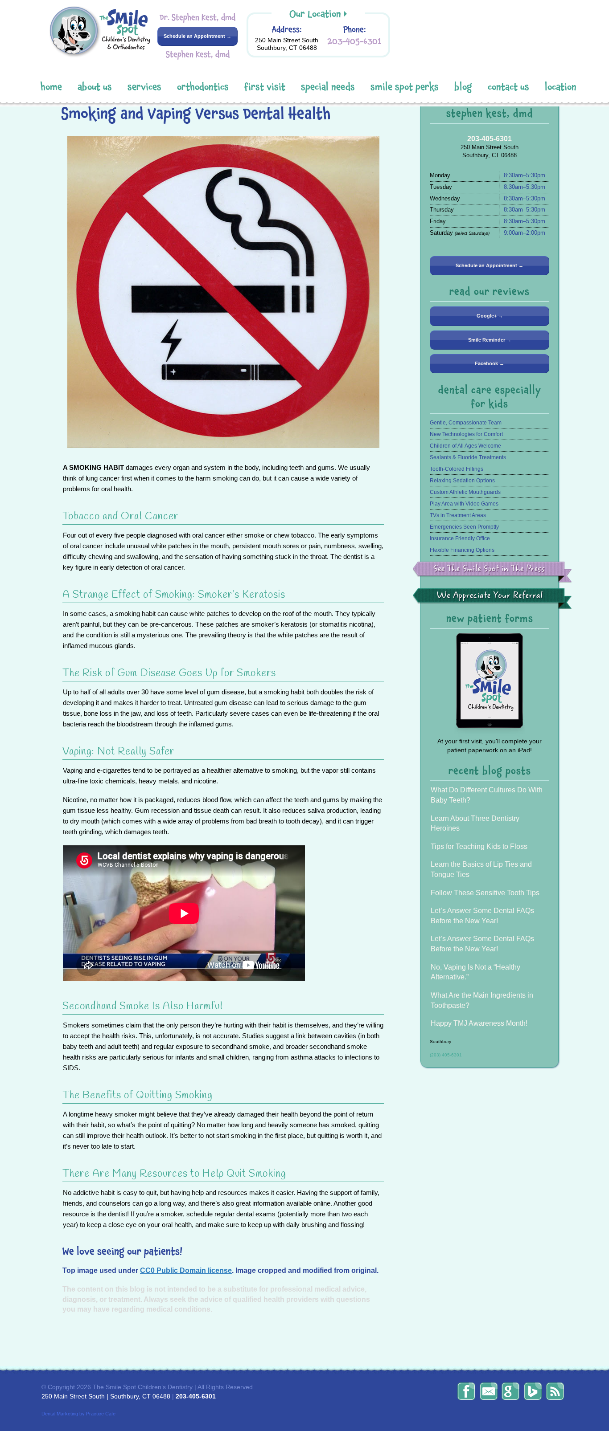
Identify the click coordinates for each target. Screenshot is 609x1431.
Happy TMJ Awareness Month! (479, 1023)
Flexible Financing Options (462, 550)
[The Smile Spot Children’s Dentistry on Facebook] (466, 1391)
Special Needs (328, 87)
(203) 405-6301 (446, 1054)
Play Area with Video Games (464, 504)
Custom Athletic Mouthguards (465, 492)
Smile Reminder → (489, 339)
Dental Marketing (59, 1413)
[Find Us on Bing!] (533, 1391)
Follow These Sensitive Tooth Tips (485, 893)
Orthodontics (203, 87)
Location (560, 87)
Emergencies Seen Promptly (464, 527)
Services (144, 87)
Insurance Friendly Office (460, 538)
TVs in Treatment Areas (458, 515)
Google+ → (490, 315)
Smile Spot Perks (404, 87)
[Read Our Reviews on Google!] (510, 1391)
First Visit (264, 87)
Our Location (315, 14)
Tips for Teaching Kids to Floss (479, 846)
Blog (463, 87)
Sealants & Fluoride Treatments (468, 457)
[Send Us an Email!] (489, 1391)
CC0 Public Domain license (186, 1270)
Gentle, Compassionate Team (466, 423)
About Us (95, 87)
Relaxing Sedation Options (462, 480)
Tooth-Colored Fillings (456, 469)
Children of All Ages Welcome (465, 446)
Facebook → (489, 363)
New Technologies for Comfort (466, 434)
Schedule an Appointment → (197, 36)
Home (51, 87)
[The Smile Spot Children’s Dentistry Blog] (555, 1391)
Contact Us (508, 87)
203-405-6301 (354, 41)
